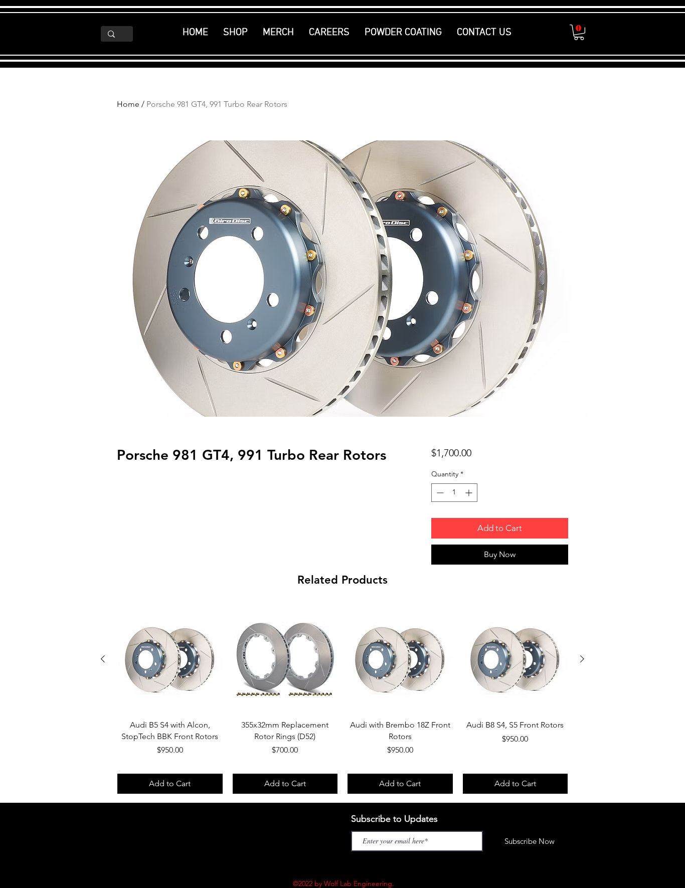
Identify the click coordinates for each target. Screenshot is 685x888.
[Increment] (469, 492)
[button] (579, 32)
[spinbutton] (454, 492)
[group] (342, 700)
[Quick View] (170, 659)
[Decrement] (439, 492)
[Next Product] (582, 659)
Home (128, 104)
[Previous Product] (103, 659)
